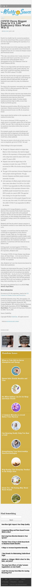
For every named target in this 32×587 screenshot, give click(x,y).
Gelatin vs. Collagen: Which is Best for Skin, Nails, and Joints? (16, 560)
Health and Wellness (10, 321)
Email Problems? (5, 584)
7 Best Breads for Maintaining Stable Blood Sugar (16, 554)
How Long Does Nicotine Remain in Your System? (15, 537)
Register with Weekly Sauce (14, 579)
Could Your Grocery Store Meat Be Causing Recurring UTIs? (15, 572)
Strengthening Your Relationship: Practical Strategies (15, 452)
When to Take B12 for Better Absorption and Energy (13, 361)
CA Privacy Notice (13, 582)
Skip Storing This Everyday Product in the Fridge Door (16, 470)
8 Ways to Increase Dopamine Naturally (15, 547)
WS (2, 579)
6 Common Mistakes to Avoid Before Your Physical (13, 416)
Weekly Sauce (6, 31)
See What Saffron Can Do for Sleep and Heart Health (15, 397)
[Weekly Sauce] (16, 12)
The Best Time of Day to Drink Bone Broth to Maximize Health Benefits (15, 543)
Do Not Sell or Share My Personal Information (18, 584)
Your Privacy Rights (5, 582)
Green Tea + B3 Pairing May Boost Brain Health (15, 489)
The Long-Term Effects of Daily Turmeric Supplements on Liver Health (15, 566)
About (6, 579)
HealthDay (14, 317)
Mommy (17, 321)
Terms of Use (21, 582)
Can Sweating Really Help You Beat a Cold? (15, 434)
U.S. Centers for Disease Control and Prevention (15, 294)
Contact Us (23, 579)
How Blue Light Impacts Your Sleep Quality (16, 524)
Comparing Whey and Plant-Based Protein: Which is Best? (16, 531)
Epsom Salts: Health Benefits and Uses (14, 379)
